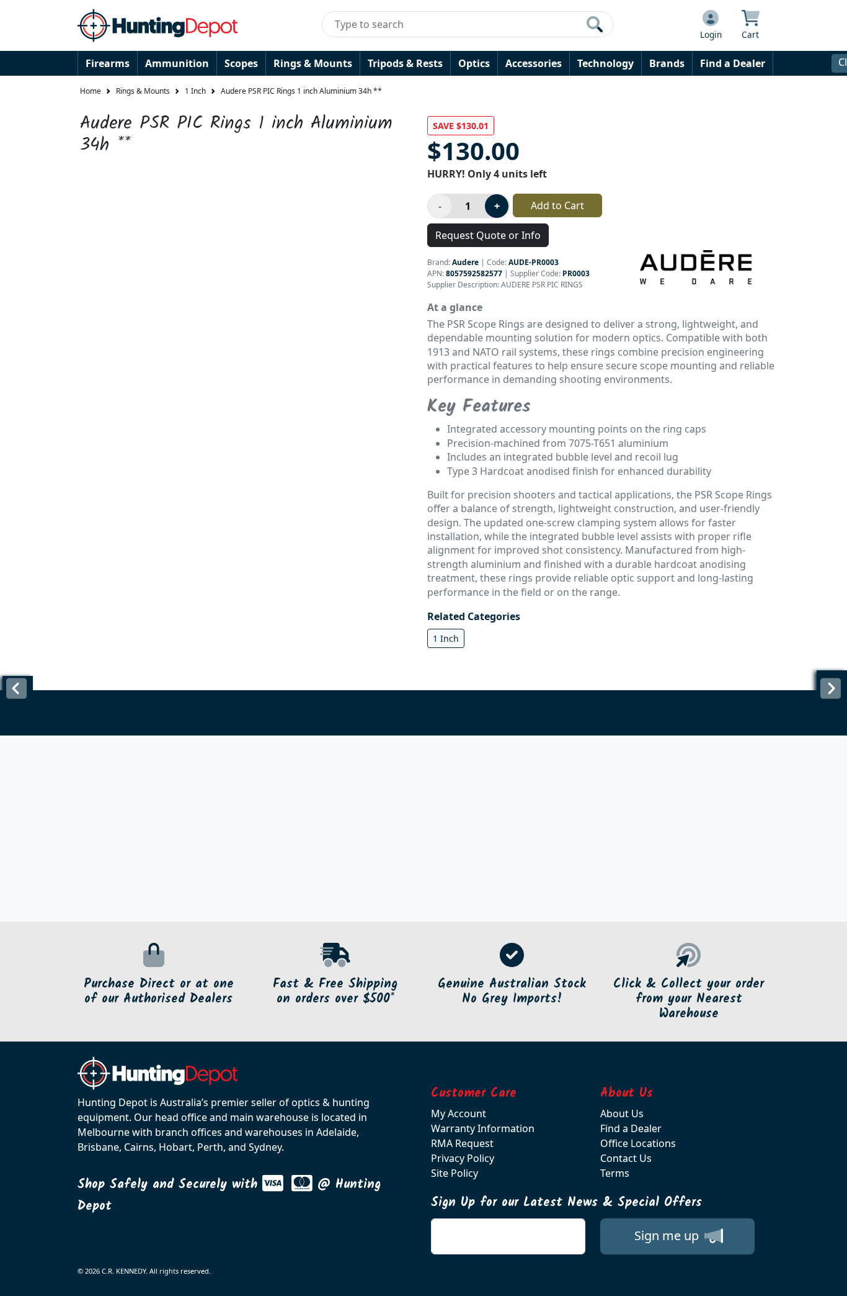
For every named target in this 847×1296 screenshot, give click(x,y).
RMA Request (462, 1143)
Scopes (241, 63)
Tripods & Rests (405, 63)
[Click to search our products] (594, 24)
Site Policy (454, 1173)
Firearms (108, 63)
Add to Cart (557, 205)
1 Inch (195, 91)
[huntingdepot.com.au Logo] (157, 25)
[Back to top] (830, 1279)
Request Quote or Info (488, 235)
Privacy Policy (462, 1158)
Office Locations (638, 1143)
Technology (605, 63)
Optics (474, 63)
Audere (465, 262)
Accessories (533, 63)
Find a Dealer (732, 63)
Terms (614, 1173)
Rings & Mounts (312, 63)
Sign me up (668, 1235)
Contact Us (626, 1158)
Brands (667, 63)
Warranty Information (482, 1128)
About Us (622, 1113)
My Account (458, 1113)
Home (90, 91)
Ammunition (177, 63)
